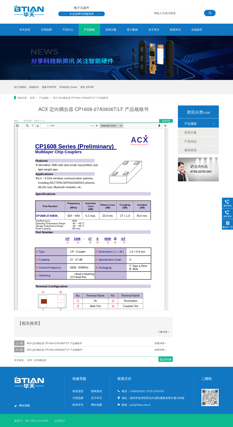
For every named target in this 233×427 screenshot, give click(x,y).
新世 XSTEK (87, 87)
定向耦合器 (40, 360)
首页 (32, 97)
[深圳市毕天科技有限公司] (29, 387)
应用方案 (110, 29)
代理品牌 (46, 29)
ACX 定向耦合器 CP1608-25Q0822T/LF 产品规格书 (54, 349)
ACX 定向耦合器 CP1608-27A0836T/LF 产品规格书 (80, 97)
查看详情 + (160, 343)
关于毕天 (153, 29)
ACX (29, 360)
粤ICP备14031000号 (36, 420)
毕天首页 (24, 29)
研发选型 (77, 391)
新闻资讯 (190, 150)
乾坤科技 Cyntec (68, 87)
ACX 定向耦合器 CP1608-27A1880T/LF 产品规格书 (54, 343)
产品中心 (67, 29)
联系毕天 (175, 29)
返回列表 (166, 120)
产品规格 (89, 29)
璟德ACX (34, 87)
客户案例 (132, 29)
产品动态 (190, 141)
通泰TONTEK (49, 87)
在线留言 (196, 29)
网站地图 (24, 405)
